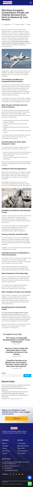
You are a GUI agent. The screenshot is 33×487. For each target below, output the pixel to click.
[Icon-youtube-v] (22, 474)
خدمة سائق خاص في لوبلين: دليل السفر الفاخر (12, 398)
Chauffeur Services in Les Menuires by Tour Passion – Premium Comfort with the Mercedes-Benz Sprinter (16, 363)
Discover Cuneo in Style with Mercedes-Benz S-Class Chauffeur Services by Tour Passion (16, 351)
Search (4, 373)
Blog (29, 24)
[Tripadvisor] (16, 474)
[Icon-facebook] (10, 474)
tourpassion (7, 24)
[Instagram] (13, 474)
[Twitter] (19, 474)
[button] (30, 2)
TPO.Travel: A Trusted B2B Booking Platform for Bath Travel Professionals (16, 340)
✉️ (30, 477)
